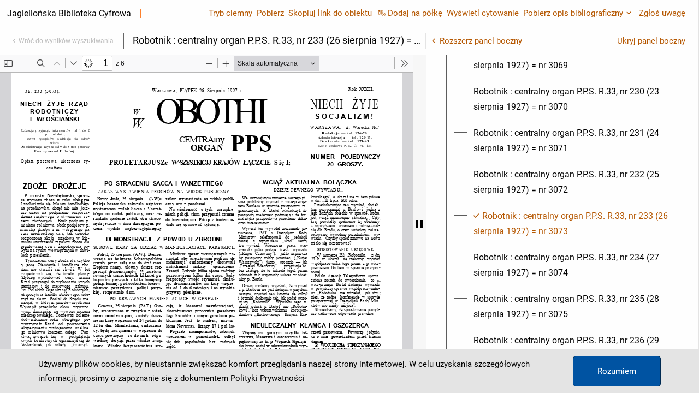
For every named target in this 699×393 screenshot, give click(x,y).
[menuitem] (572, 57)
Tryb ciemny (230, 13)
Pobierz (270, 13)
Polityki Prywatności (267, 378)
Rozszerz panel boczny (481, 41)
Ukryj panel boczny (651, 41)
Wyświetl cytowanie (483, 13)
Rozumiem (616, 371)
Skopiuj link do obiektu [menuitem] (330, 13)
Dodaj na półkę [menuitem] (415, 13)
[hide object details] (419, 224)
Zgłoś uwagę (662, 13)
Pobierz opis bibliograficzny (573, 13)
